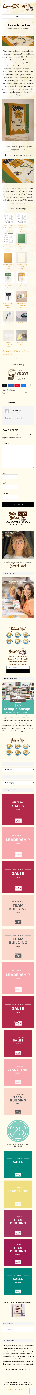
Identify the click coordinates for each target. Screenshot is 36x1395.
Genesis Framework (11, 1384)
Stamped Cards (14, 393)
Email (4, 483)
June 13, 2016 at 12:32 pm (18, 413)
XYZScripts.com (24, 1389)
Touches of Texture (25, 393)
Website (5, 493)
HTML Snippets (11, 1389)
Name (4, 473)
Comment (6, 443)
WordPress (23, 1384)
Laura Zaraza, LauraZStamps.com (18, 7)
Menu (18, 17)
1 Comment (24, 29)
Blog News (12, 390)
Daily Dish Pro (24, 1382)
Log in (30, 1384)
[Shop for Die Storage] (18, 683)
